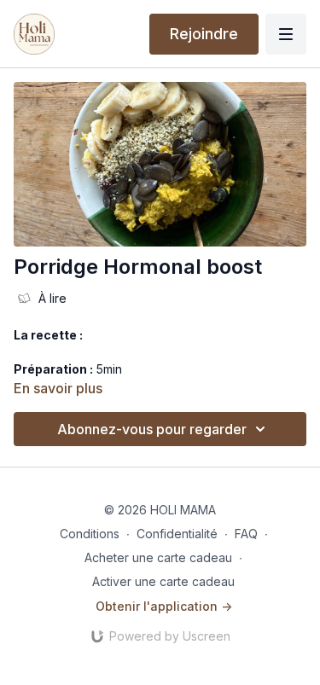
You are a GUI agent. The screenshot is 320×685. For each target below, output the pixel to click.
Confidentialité (177, 533)
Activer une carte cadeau (163, 581)
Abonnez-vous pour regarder (152, 429)
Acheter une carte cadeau (158, 557)
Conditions (89, 533)
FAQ (246, 533)
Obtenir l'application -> (164, 606)
